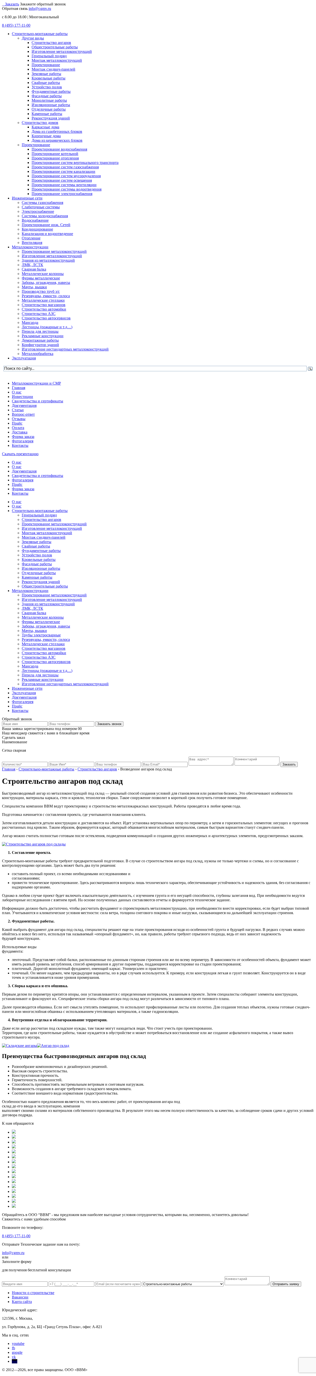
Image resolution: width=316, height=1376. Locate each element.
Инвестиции (22, 396)
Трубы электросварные (41, 635)
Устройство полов (37, 555)
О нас (16, 392)
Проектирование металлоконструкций (54, 524)
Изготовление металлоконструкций (52, 528)
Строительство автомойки (44, 653)
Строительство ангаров (41, 519)
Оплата (18, 428)
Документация (24, 405)
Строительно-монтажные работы (40, 511)
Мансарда (30, 666)
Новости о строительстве (33, 1293)
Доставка (19, 432)
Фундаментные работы (41, 551)
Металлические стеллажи (43, 644)
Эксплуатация (24, 693)
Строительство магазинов (43, 648)
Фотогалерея (22, 441)
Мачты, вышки (34, 631)
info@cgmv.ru (40, 8)
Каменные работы (37, 577)
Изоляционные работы (41, 568)
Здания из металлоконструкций (48, 604)
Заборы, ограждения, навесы (46, 626)
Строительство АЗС (39, 657)
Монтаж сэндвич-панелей (43, 537)
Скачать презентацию (20, 454)
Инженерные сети (27, 688)
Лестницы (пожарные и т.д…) (47, 670)
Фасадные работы (37, 564)
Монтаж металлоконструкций (47, 533)
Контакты (20, 445)
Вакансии (20, 1297)
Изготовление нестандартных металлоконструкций (65, 684)
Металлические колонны (43, 617)
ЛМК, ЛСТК (32, 608)
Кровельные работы (39, 559)
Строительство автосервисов (46, 662)
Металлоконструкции (30, 591)
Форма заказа (23, 436)
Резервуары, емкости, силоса (46, 639)
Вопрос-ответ (23, 414)
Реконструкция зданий (41, 582)
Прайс (17, 423)
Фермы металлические (41, 622)
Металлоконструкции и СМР (36, 383)
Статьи (18, 410)
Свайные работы (36, 546)
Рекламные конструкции (42, 679)
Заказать (12, 4)
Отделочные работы (39, 573)
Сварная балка (34, 613)
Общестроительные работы (45, 586)
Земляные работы (36, 542)
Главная (18, 388)
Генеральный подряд (39, 515)
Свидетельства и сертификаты (37, 401)
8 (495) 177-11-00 (16, 25)
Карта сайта (22, 1301)
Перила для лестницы (40, 675)
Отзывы (18, 419)
